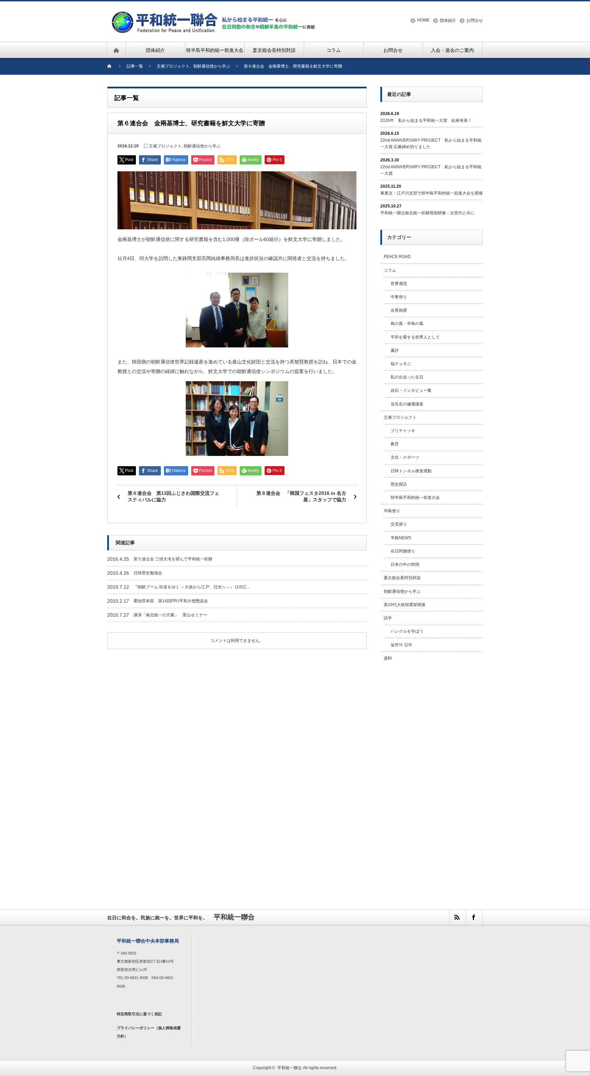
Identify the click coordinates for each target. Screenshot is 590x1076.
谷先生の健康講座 (407, 404)
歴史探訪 (399, 484)
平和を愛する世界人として (415, 337)
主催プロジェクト (165, 146)
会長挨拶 (399, 310)
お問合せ (474, 20)
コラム (390, 270)
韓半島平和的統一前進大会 (415, 497)
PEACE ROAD (397, 256)
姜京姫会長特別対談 (402, 577)
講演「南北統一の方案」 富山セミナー (170, 615)
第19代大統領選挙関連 (404, 604)
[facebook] (474, 917)
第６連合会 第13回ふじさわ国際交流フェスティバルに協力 (173, 496)
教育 (395, 444)
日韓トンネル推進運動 (411, 471)
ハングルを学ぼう (407, 631)
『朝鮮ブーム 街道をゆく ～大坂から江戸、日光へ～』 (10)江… (192, 587)
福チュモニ (401, 363)
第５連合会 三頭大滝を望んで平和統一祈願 (173, 559)
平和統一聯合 (289, 1067)
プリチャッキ (403, 430)
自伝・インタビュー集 (411, 390)
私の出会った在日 (407, 377)
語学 (388, 618)
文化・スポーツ (405, 457)
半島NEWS (401, 537)
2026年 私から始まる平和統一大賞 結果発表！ (426, 120)
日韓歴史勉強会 (148, 573)
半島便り (392, 510)
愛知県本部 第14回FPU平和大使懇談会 (171, 601)
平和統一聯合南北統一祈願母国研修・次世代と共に (427, 213)
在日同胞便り (403, 551)
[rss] (457, 917)
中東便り (399, 297)
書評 (395, 350)
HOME (423, 20)
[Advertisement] (431, 777)
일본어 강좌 (401, 644)
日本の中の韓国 (405, 564)
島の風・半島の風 (407, 323)
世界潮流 (399, 283)
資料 (388, 658)
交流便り (399, 524)
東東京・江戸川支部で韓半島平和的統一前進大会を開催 (431, 193)
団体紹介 (448, 20)
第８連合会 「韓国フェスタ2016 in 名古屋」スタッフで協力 (301, 496)
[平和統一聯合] (214, 14)
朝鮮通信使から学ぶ (202, 146)
